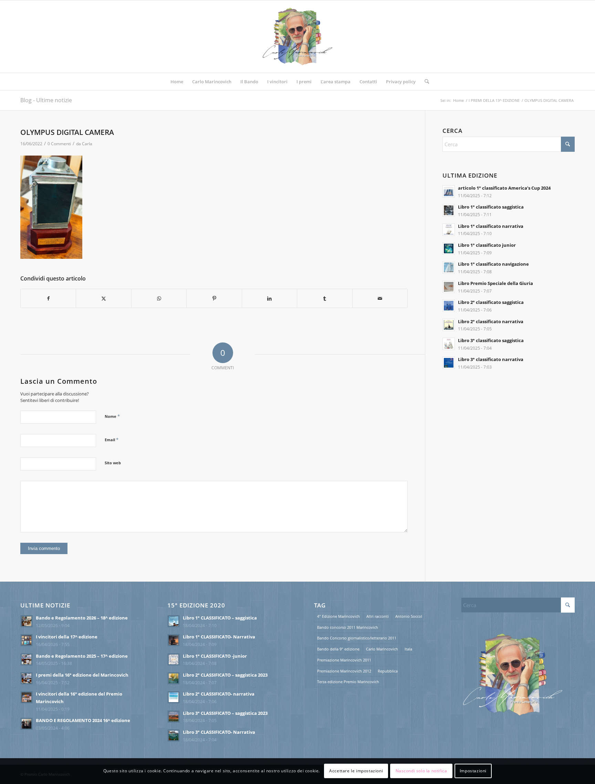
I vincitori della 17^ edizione (66, 637)
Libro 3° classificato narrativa (490, 359)
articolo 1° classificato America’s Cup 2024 (504, 188)
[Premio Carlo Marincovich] (297, 36)
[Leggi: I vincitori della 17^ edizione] (26, 640)
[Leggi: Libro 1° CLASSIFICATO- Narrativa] (173, 640)
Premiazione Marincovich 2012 (344, 671)
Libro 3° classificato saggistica (491, 340)
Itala (408, 648)
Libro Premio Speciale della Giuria (495, 283)
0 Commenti (59, 144)
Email (111, 439)
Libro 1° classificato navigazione (493, 264)
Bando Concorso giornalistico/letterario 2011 (356, 637)
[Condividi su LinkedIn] (269, 298)
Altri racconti (377, 616)
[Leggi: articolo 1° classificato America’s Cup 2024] (448, 191)
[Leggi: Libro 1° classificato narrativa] (448, 229)
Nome (112, 416)
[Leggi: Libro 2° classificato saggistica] (448, 305)
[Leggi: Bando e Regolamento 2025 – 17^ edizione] (26, 659)
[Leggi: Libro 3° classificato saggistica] (448, 344)
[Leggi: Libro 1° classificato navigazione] (448, 267)
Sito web (113, 462)
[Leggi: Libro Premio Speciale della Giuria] (448, 286)
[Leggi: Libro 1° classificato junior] (448, 248)
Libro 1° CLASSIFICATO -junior (215, 656)
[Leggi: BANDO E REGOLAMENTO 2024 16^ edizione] (26, 724)
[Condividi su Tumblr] (324, 298)
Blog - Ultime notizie (46, 100)
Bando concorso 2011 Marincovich (347, 627)
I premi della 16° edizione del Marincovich (82, 675)
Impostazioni (473, 771)
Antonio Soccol (408, 616)
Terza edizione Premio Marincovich (348, 681)
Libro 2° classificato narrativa (490, 321)
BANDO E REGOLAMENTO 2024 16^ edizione (83, 720)
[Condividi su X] (103, 298)
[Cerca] (424, 81)
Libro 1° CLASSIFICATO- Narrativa (219, 637)
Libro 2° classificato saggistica (491, 302)
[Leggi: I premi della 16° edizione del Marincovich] (26, 678)
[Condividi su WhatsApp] (159, 298)
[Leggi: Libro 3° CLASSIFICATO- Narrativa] (173, 735)
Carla (87, 144)
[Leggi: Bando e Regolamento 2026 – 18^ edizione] (26, 621)
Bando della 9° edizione (338, 648)
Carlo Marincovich (382, 648)
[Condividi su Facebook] (48, 298)
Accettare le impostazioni (356, 771)
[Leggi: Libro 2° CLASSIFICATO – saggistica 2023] (173, 678)
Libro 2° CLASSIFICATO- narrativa (218, 694)
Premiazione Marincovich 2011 (344, 660)
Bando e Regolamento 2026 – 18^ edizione (82, 618)
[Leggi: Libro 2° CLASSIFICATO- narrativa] (173, 697)
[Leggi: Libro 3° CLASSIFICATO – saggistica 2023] (173, 716)
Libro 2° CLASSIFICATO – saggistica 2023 (225, 675)
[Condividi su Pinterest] (214, 298)
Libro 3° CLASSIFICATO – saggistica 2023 (225, 713)
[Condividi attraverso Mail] (380, 298)
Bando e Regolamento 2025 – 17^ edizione (82, 656)
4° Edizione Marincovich (338, 616)
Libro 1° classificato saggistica (491, 207)
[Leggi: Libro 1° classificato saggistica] (448, 210)
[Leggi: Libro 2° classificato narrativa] (448, 325)
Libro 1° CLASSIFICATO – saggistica (220, 618)
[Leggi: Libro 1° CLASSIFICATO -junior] (173, 659)
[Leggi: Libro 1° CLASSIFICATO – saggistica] (173, 621)
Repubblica (388, 671)
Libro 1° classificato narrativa (490, 226)
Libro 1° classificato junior (487, 245)
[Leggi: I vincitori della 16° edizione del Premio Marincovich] (26, 697)
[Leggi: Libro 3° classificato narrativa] (448, 363)
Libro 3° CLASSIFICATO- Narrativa (219, 732)
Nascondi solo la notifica (421, 771)
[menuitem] (177, 81)
